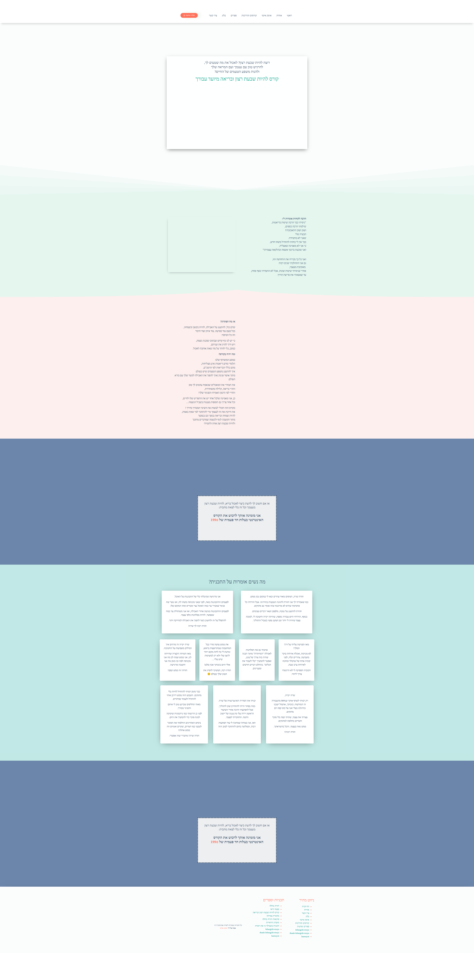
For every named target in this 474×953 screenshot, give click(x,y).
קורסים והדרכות (249, 15)
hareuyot (305, 936)
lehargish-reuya (302, 930)
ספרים (234, 15)
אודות (279, 15)
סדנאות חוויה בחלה (270, 919)
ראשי (289, 15)
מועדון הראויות (272, 922)
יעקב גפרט (224, 928)
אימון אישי (267, 15)
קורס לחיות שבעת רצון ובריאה (266, 912)
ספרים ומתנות (303, 926)
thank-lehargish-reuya (299, 933)
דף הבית (305, 906)
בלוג (224, 15)
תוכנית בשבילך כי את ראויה (267, 926)
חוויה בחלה (274, 906)
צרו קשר (213, 15)
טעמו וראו (274, 909)
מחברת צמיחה (273, 916)
